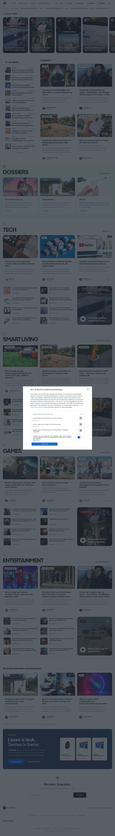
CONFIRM (44, 444)
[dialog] (57, 418)
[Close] (88, 390)
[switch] (79, 418)
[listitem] (57, 414)
